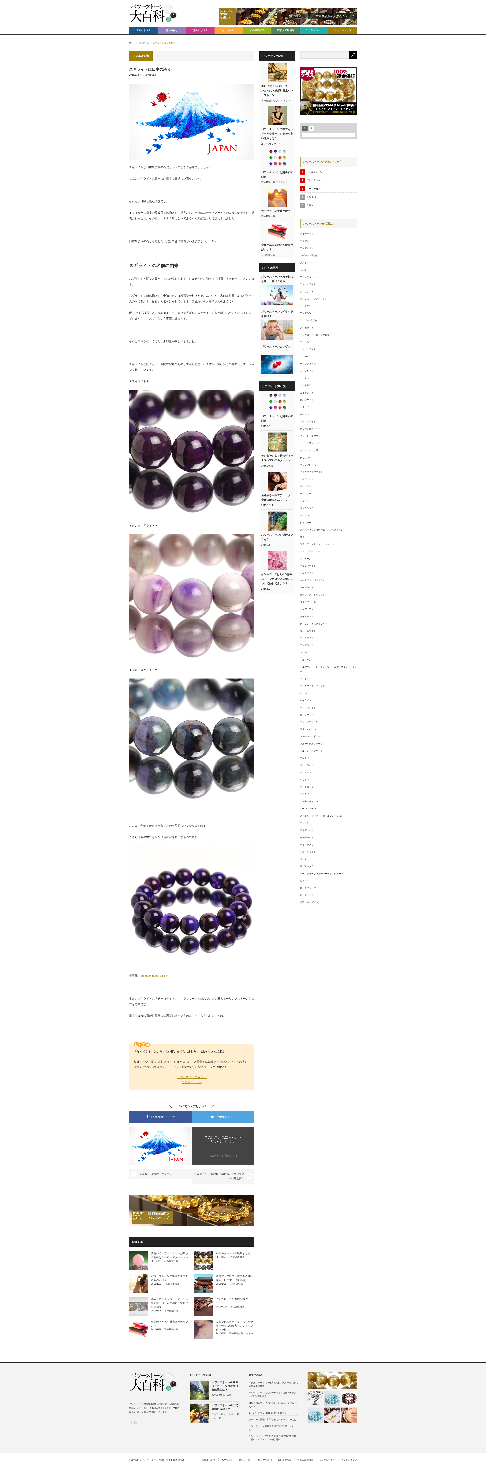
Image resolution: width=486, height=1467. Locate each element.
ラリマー (311, 205)
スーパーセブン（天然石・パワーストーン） (323, 529)
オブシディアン (308, 363)
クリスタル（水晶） (310, 450)
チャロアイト (307, 638)
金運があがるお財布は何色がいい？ (277, 247)
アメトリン (305, 306)
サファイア (275, 143)
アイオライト (307, 234)
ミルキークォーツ (309, 801)
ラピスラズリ (307, 844)
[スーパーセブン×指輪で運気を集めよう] (349, 1398)
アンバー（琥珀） (309, 320)
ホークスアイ (307, 787)
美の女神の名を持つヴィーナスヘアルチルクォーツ (277, 458)
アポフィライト (308, 284)
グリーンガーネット (310, 428)
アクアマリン (283, 100)
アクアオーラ (307, 241)
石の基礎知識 (257, 30)
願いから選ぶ (228, 30)
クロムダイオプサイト (311, 472)
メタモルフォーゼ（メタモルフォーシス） (321, 816)
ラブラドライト (308, 852)
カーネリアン (307, 385)
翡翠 (228, 1395)
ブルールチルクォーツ (311, 743)
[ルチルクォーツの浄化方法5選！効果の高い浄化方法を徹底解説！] (332, 1380)
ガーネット (305, 378)
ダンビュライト (308, 631)
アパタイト (305, 270)
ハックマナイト (308, 707)
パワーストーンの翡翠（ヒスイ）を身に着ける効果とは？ (225, 1386)
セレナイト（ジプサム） (312, 580)
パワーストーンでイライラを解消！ (277, 314)
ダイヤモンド (307, 616)
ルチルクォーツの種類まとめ (233, 1253)
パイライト (305, 700)
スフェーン (305, 558)
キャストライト (308, 421)
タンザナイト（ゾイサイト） (315, 623)
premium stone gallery (154, 975)
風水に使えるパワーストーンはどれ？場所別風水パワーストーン (277, 91)
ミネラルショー (314, 30)
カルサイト (305, 407)
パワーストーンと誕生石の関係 (277, 174)
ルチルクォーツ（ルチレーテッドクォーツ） (323, 873)
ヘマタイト (305, 772)
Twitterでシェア (225, 1116)
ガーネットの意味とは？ (275, 210)
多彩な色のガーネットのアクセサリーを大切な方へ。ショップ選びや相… (234, 1325)
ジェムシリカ (307, 508)
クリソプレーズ (308, 464)
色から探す (172, 30)
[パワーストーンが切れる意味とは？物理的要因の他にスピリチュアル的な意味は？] (349, 1415)
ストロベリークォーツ (311, 551)
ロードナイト (307, 895)
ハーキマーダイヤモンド (312, 686)
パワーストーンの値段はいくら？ (277, 537)
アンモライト (307, 327)
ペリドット (305, 779)
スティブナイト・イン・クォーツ (317, 544)
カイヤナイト (307, 392)
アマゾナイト (307, 291)
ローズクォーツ (308, 888)
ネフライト (305, 678)
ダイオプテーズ (308, 602)
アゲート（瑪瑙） (309, 255)
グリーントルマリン (310, 436)
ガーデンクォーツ (309, 371)
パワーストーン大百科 (154, 1459)
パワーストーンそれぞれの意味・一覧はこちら (277, 279)
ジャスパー (305, 522)
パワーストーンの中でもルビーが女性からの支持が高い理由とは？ (277, 134)
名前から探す (143, 30)
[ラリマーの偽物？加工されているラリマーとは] (315, 1415)
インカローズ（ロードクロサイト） (318, 335)
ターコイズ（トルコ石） (312, 594)
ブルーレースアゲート (311, 751)
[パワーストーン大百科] (153, 13)
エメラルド (305, 342)
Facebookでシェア (163, 1116)
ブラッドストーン (309, 722)
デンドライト (307, 645)
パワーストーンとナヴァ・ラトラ (277, 349)
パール (303, 693)
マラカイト (305, 794)
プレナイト (305, 758)
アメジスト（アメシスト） (313, 298)
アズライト (305, 262)
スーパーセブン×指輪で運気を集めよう (269, 1413)
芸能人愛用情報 (285, 30)
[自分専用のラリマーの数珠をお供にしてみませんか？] (332, 1398)
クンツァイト (307, 479)
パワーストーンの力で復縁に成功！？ (225, 1407)
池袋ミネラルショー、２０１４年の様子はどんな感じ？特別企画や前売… (169, 1302)
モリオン (304, 823)
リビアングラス (308, 866)
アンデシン (305, 313)
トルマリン (305, 659)
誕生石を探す (200, 30)
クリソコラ (305, 457)
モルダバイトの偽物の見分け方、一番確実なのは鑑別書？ (219, 1176)
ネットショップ (342, 30)
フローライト (307, 765)
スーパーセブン (315, 188)
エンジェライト (308, 349)
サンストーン (307, 493)
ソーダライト (307, 587)
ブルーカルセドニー (317, 180)
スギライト (305, 537)
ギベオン (304, 414)
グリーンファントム (310, 443)
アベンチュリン (308, 277)
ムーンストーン (308, 808)
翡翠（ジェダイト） (310, 902)
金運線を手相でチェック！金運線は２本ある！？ (277, 497)
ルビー (264, 143)
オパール (304, 356)
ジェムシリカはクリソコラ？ (156, 1173)
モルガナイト (307, 830)
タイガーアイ (307, 609)
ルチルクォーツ (315, 172)
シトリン (304, 515)
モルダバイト (313, 197)
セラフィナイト (308, 566)
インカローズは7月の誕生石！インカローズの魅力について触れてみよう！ (277, 579)
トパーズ (304, 652)
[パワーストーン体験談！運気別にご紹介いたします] (332, 1415)
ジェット (304, 501)
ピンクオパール (308, 714)
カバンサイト (307, 400)
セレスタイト (307, 573)
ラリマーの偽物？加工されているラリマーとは (273, 1419)
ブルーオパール (308, 729)
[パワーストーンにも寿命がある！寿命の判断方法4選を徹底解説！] (315, 1398)
